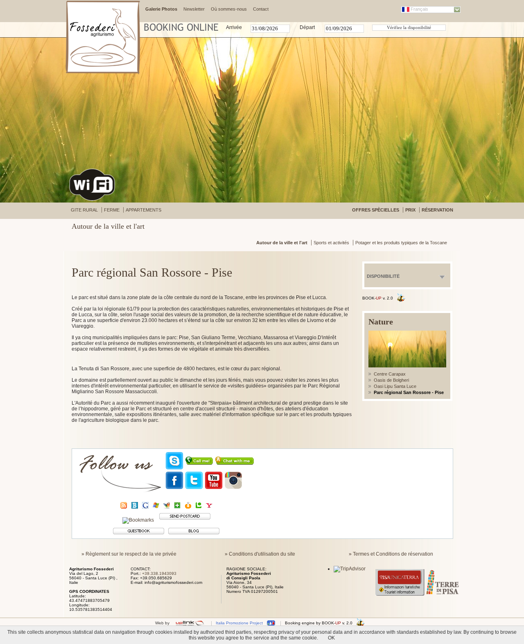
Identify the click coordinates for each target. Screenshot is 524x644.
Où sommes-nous (229, 9)
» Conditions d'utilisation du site (260, 554)
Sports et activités (331, 242)
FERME (112, 209)
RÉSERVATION (437, 209)
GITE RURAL (84, 209)
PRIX (410, 209)
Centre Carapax (390, 374)
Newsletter (194, 9)
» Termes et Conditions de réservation (391, 554)
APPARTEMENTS (143, 209)
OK (331, 638)
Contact (261, 9)
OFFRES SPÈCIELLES (375, 209)
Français (419, 9)
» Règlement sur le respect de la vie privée (128, 554)
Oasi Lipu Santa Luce (395, 386)
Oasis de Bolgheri (391, 380)
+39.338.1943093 (159, 573)
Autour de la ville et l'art (281, 242)
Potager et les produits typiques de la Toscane (401, 242)
